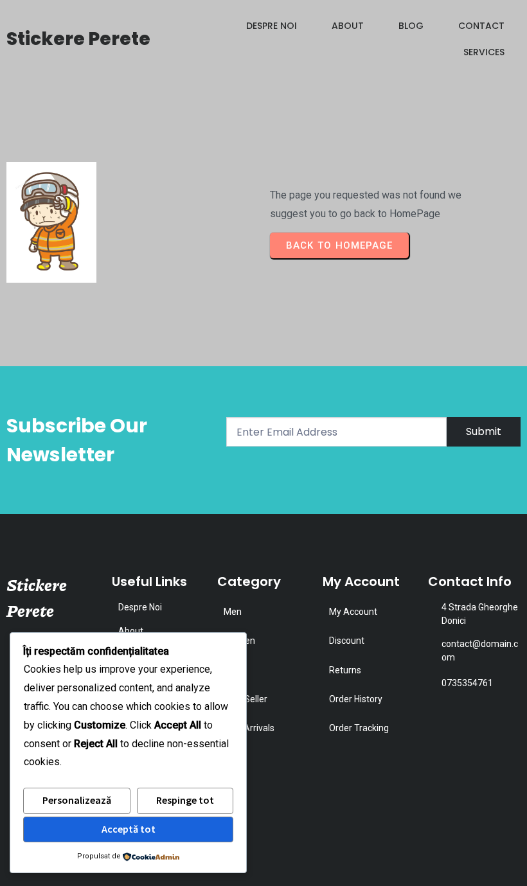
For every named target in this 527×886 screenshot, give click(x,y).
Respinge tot (185, 799)
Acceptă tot (129, 828)
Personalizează (76, 799)
